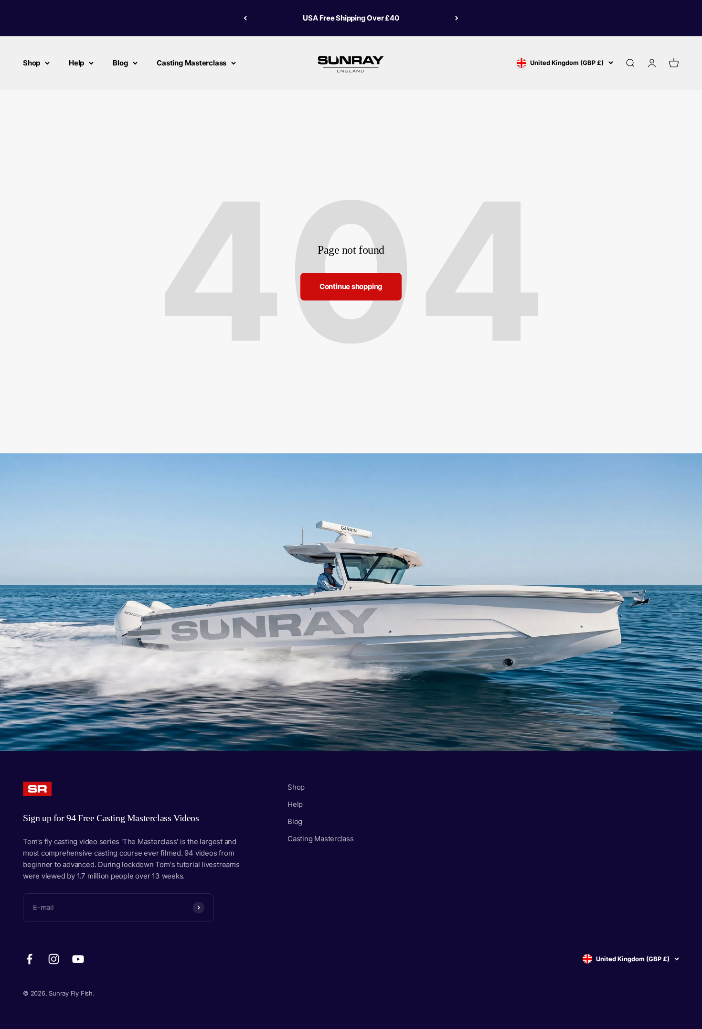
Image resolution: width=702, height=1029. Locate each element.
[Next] (456, 18)
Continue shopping (351, 286)
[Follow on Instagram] (53, 959)
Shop (31, 62)
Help (76, 62)
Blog (120, 62)
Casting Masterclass (191, 62)
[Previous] (245, 18)
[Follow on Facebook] (29, 959)
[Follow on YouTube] (78, 959)
